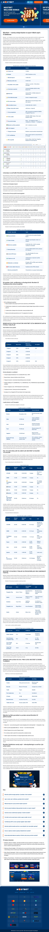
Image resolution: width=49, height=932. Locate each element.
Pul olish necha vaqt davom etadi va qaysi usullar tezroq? (18, 817)
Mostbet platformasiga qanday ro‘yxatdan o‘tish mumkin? (18, 794)
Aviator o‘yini (22, 892)
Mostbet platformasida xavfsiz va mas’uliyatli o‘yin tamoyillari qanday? (21, 826)
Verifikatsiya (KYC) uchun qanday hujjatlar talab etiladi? (18, 821)
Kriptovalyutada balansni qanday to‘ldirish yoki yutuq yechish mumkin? (21, 835)
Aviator (16, 892)
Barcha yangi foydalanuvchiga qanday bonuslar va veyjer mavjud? (20, 808)
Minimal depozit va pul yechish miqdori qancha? (16, 803)
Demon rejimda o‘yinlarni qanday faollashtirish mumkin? (18, 830)
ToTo (28, 892)
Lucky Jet (32, 892)
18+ (31, 889)
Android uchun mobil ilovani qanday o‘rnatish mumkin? (17, 812)
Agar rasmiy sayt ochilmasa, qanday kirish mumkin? (17, 799)
